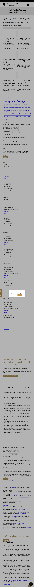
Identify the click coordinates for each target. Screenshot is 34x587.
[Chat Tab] (17, 293)
